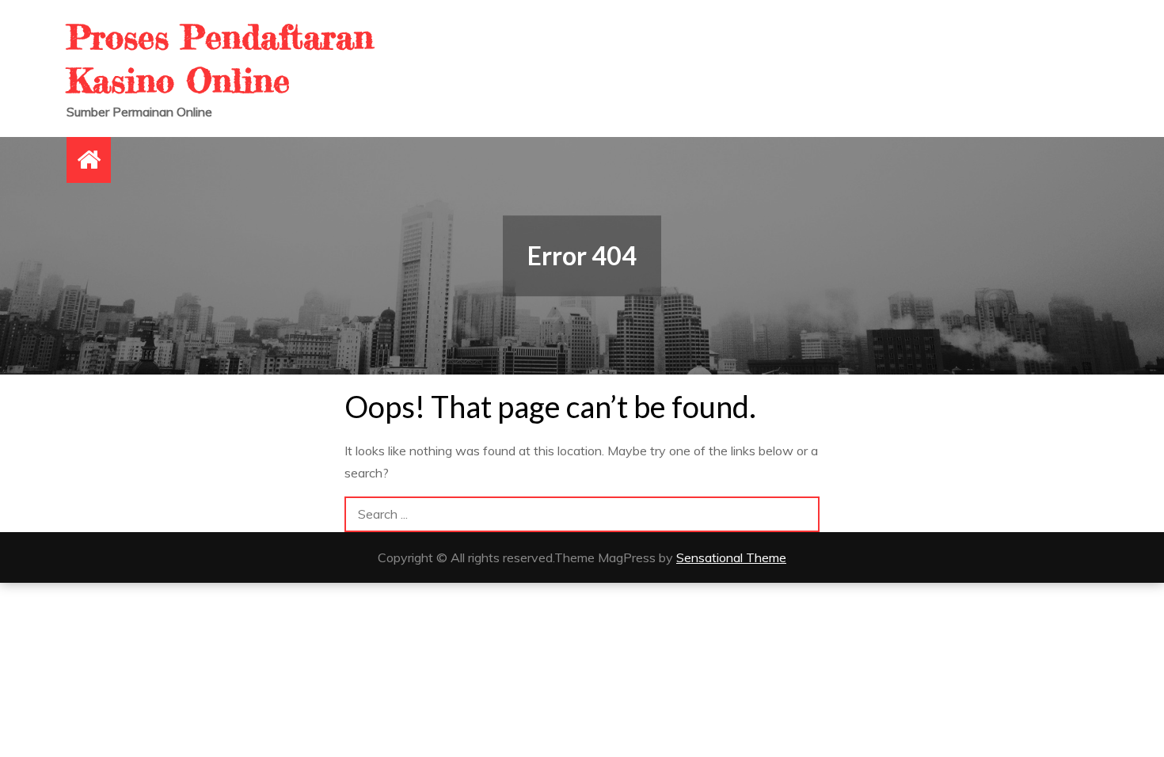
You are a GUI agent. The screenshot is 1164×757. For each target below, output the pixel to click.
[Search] (802, 514)
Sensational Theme (731, 557)
